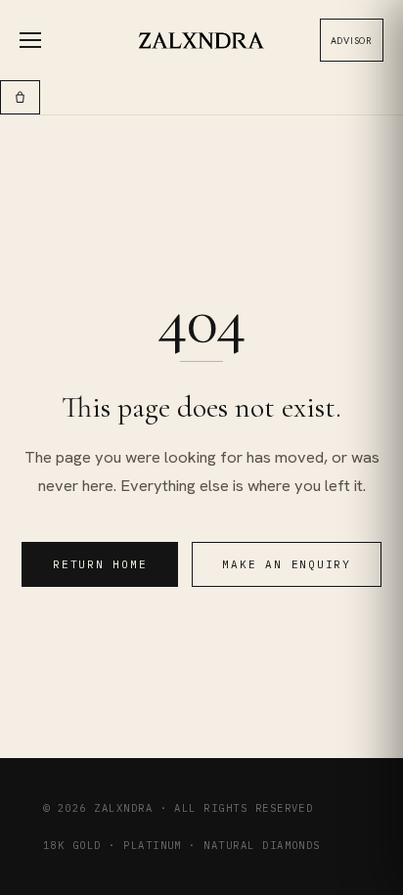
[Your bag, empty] (20, 97)
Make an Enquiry (286, 564)
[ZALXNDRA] (202, 40)
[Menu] (41, 40)
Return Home (100, 564)
